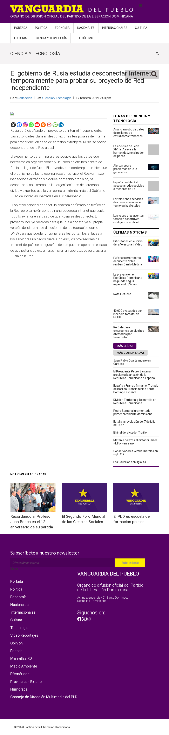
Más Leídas (124, 346)
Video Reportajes (24, 635)
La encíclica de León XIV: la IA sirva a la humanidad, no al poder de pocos (128, 151)
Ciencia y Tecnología (51, 38)
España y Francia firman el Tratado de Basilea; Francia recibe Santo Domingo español (135, 389)
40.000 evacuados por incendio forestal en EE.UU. (127, 314)
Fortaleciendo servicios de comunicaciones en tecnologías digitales (128, 202)
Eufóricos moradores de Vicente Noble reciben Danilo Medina (127, 261)
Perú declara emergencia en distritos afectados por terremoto (128, 332)
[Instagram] (25, 124)
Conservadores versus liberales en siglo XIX (135, 452)
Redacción (24, 98)
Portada (20, 27)
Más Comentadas (130, 352)
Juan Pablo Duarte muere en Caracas (132, 362)
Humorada (18, 689)
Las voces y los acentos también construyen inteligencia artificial (128, 219)
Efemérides (19, 674)
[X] (13, 124)
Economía (62, 27)
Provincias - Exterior (26, 681)
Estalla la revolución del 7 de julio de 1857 (134, 423)
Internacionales (114, 27)
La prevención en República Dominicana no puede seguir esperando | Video (127, 279)
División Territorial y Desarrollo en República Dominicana (134, 401)
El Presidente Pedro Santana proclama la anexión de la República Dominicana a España (134, 375)
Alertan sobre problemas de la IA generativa (125, 169)
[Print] (43, 124)
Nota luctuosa (122, 294)
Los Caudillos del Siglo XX (129, 462)
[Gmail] (49, 124)
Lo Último (86, 38)
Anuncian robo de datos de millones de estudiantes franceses (128, 133)
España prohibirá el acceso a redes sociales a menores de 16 (128, 186)
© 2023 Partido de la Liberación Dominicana (42, 727)
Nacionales (86, 27)
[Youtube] (37, 124)
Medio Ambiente (23, 666)
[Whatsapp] (31, 124)
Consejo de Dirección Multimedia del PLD (43, 697)
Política (41, 27)
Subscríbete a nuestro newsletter (45, 552)
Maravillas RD (21, 658)
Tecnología (19, 628)
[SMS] (55, 124)
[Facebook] (19, 124)
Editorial (21, 38)
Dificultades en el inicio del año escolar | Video (128, 243)
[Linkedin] (61, 124)
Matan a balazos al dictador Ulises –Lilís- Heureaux (135, 441)
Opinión (16, 643)
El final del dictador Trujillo (130, 432)
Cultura (141, 27)
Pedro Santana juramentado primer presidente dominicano (133, 412)
